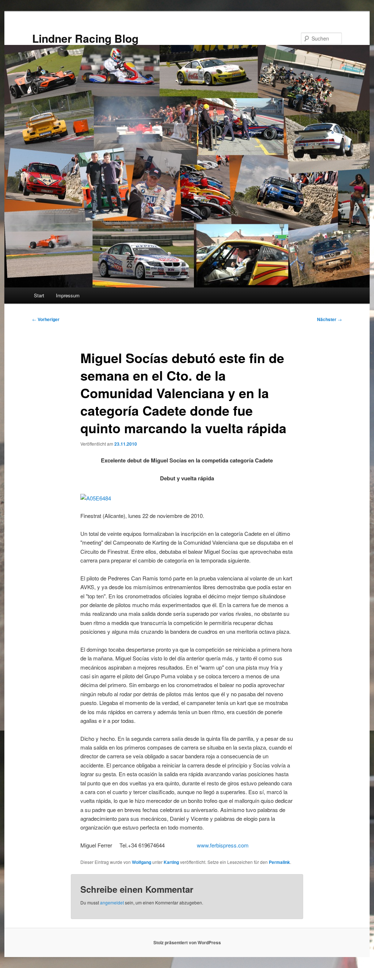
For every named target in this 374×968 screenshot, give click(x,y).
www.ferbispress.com (223, 845)
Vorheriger (46, 319)
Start (39, 295)
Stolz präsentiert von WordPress (187, 942)
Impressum (68, 295)
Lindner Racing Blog (85, 38)
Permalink (279, 862)
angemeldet (112, 902)
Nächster (329, 319)
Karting (171, 862)
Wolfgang (141, 862)
